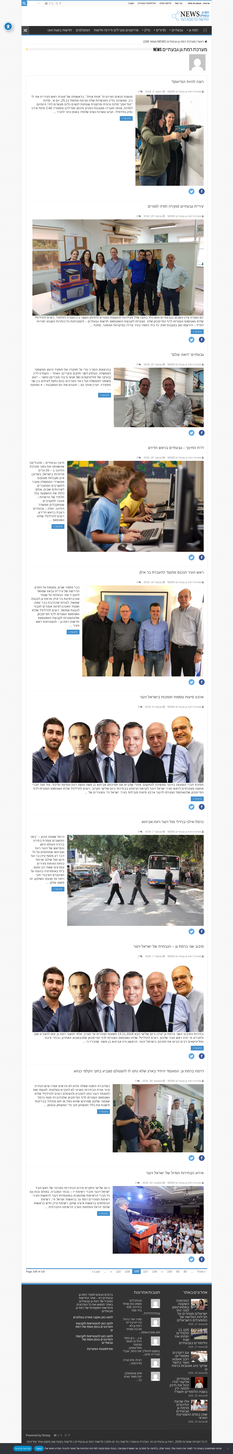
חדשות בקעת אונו (60, 30)
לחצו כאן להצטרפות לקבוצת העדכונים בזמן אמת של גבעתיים (94, 1339)
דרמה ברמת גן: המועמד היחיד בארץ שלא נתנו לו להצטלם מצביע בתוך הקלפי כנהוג (139, 1071)
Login (131, 3)
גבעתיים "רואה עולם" (187, 355)
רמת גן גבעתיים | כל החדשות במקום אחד (205, 30)
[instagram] (56, 3)
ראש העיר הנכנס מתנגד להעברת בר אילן (171, 572)
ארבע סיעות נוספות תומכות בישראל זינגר (172, 697)
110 (118, 1271)
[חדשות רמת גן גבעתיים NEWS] (190, 15)
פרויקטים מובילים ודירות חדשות (116, 30)
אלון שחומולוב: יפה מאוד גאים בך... (133, 1376)
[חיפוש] (24, 3)
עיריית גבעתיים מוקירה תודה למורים (176, 206)
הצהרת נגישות (139, 1441)
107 (145, 1271)
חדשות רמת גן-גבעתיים (89, 1441)
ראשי (201, 41)
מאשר (39, 1448)
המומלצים (83, 30)
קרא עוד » (126, 118)
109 (127, 1271)
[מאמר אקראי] (25, 30)
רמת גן (193, 30)
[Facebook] (60, 3)
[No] (228, 1448)
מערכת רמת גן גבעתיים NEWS (184, 91)
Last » (96, 1271)
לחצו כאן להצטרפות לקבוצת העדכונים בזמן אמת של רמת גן (94, 1327)
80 (185, 1271)
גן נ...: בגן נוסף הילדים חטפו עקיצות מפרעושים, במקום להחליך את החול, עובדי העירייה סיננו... (141, 1346)
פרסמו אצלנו (165, 3)
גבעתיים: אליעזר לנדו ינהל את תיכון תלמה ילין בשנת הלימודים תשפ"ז (188, 1385)
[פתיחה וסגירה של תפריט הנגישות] (8, 26)
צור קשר (178, 3)
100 (169, 1271)
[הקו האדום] (49, 3)
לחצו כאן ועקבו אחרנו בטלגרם (93, 1317)
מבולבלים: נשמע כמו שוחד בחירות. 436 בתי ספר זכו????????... (141, 1307)
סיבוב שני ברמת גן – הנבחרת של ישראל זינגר (168, 946)
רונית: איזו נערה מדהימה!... (132, 1361)
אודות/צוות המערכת (147, 3)
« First (202, 1271)
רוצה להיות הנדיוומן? (187, 82)
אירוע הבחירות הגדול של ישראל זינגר (175, 1173)
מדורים (161, 30)
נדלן (147, 30)
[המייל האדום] (46, 3)
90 (177, 1271)
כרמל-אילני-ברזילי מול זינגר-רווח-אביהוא (173, 822)
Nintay (46, 1435)
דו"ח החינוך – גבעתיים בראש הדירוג (176, 448)
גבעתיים (177, 30)
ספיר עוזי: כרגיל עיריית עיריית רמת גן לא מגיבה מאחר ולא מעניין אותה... (141, 1326)
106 (154, 1271)
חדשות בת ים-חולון (117, 1441)
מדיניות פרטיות (23, 1448)
